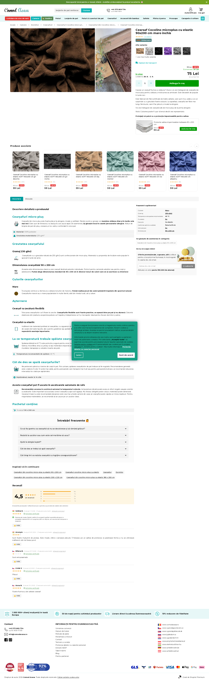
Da (166, 219)
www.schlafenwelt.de (170, 648)
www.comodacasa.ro (170, 625)
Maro (167, 210)
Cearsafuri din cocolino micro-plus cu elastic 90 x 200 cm (37, 472)
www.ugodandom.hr (170, 638)
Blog (57, 653)
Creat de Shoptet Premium (194, 677)
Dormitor (119, 472)
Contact (59, 639)
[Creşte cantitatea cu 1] (151, 83)
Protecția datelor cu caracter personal (71, 645)
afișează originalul (58, 511)
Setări (78, 355)
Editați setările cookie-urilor (68, 677)
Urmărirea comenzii (63, 628)
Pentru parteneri (62, 656)
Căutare (86, 10)
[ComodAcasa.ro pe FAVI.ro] (9, 667)
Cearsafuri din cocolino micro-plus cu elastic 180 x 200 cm (90, 477)
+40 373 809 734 (16, 628)
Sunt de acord (126, 355)
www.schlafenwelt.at (170, 651)
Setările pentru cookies (83, 344)
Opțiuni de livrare (62, 631)
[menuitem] (17, 18)
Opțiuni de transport (148, 63)
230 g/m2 (168, 213)
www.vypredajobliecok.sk (172, 631)
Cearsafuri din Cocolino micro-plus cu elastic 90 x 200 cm (156, 243)
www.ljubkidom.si (169, 635)
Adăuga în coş (177, 83)
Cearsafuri (107, 472)
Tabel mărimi (61, 651)
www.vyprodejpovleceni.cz (172, 628)
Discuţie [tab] (29, 199)
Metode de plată (62, 634)
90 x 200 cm (169, 231)
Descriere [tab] (16, 199)
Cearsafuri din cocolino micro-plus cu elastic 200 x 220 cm (38, 477)
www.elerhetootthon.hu (171, 644)
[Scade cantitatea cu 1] (139, 83)
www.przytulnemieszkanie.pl (173, 641)
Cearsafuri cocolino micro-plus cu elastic (82, 472)
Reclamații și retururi (64, 637)
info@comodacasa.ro (18, 634)
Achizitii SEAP (61, 648)
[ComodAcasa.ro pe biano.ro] (21, 667)
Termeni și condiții (63, 642)
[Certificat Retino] (38, 667)
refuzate (77, 347)
